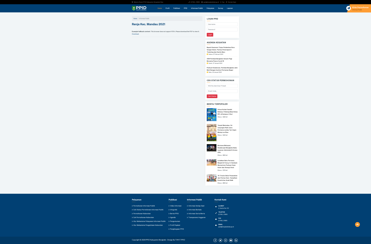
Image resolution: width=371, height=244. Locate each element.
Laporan (230, 8)
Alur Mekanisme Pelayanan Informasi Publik (149, 221)
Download (135, 34)
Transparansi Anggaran (196, 217)
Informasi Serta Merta (196, 214)
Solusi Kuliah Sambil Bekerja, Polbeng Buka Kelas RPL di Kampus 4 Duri (228, 112)
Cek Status (212, 96)
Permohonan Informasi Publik (144, 206)
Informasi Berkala (194, 210)
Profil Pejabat (175, 225)
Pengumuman (175, 221)
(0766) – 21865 (195, 2)
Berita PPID (174, 214)
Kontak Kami (232, 2)
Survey (220, 8)
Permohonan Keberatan (142, 214)
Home (160, 8)
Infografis (173, 210)
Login (210, 35)
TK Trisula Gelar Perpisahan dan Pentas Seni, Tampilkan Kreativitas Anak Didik (227, 178)
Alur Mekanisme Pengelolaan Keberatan (148, 225)
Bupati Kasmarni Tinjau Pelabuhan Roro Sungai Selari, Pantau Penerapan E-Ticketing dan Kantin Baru (221, 50)
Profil (168, 8)
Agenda (173, 217)
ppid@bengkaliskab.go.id (211, 2)
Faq (223, 2)
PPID (185, 8)
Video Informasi (175, 206)
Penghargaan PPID (177, 229)
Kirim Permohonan (360, 7)
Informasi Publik (197, 8)
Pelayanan (210, 8)
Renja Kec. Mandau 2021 (148, 24)
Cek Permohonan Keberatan (143, 217)
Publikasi (176, 8)
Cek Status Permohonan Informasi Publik (148, 210)
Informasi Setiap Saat (196, 206)
